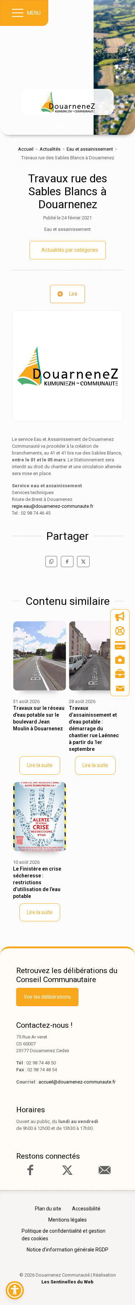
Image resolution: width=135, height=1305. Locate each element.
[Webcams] (120, 660)
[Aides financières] (120, 631)
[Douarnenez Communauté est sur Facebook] (30, 1170)
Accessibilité (86, 1209)
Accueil (25, 149)
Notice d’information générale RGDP (67, 1249)
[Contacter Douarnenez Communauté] (104, 1170)
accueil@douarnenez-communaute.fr (77, 1082)
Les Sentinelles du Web (67, 1282)
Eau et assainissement (90, 149)
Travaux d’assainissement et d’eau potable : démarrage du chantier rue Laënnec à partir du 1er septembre (94, 728)
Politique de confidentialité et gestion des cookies (63, 1234)
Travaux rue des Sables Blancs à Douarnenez (67, 191)
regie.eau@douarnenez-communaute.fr (52, 506)
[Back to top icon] (118, 1288)
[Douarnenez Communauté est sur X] (67, 1170)
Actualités (50, 149)
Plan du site (48, 1209)
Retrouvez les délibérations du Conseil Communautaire (66, 975)
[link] (68, 102)
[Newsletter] (120, 617)
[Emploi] (120, 674)
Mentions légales (67, 1220)
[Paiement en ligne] (120, 645)
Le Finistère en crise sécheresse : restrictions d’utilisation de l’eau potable (37, 882)
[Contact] (120, 688)
